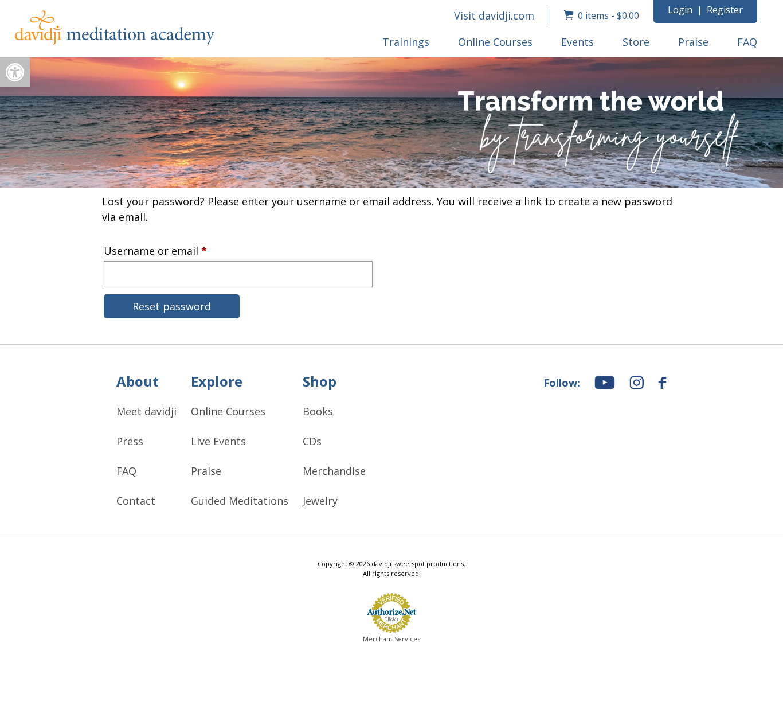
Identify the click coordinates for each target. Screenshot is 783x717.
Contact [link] (135, 501)
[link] (15, 72)
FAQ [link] (747, 42)
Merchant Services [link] (391, 638)
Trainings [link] (405, 42)
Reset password (171, 306)
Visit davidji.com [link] (494, 15)
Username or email (177, 249)
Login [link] (680, 9)
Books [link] (318, 411)
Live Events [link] (218, 441)
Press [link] (129, 441)
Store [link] (636, 42)
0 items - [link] (608, 15)
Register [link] (725, 9)
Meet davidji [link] (146, 411)
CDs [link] (312, 441)
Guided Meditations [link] (239, 501)
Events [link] (577, 42)
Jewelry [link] (320, 501)
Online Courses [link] (495, 42)
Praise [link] (693, 42)
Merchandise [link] (334, 471)
